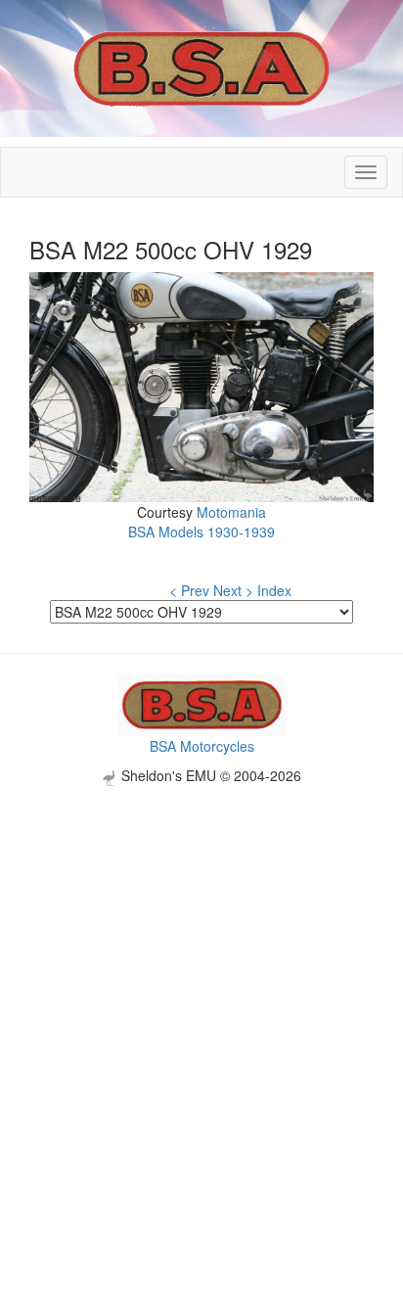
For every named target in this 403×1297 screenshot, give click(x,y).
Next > (233, 590)
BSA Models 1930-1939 (201, 531)
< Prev (189, 590)
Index (274, 590)
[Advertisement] (201, 987)
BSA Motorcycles (202, 746)
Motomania (231, 512)
